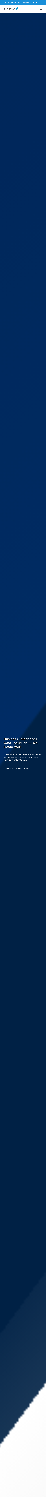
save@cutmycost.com (32, 2)
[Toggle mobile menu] (41, 9)
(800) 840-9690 (14, 2)
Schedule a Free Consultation (18, 768)
